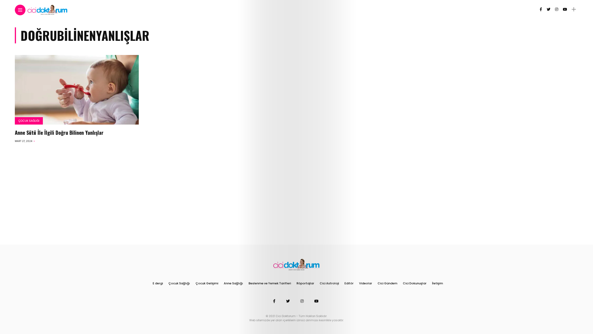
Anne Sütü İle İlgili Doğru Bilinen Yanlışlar (59, 132)
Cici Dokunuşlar (414, 283)
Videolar (365, 283)
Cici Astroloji (329, 283)
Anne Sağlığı (233, 283)
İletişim (437, 283)
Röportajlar (305, 283)
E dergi (158, 283)
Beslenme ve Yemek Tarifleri (270, 283)
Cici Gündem (387, 283)
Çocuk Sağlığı (28, 121)
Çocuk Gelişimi (207, 283)
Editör (348, 283)
